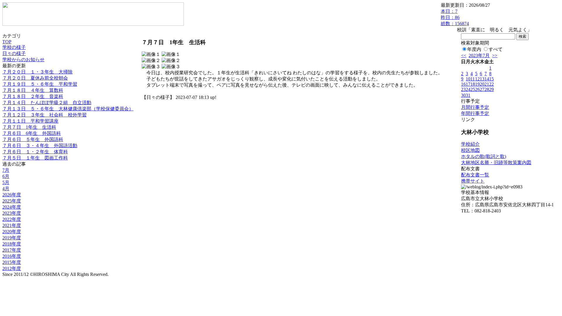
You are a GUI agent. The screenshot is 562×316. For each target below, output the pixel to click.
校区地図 (470, 150)
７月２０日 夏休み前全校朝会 (35, 77)
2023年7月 (479, 55)
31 (468, 95)
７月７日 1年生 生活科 (29, 127)
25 (472, 89)
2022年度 (11, 219)
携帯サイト (472, 180)
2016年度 (11, 256)
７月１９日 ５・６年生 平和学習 (39, 84)
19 (477, 84)
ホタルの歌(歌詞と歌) (483, 156)
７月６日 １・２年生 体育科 (35, 151)
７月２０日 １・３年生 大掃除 (37, 71)
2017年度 (11, 250)
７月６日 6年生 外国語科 (31, 133)
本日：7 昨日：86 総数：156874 (455, 17)
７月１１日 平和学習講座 (30, 120)
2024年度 (11, 207)
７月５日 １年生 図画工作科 (35, 157)
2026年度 (11, 194)
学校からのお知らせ (23, 59)
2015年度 (11, 262)
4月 (5, 188)
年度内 (474, 49)
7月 (5, 170)
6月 (5, 176)
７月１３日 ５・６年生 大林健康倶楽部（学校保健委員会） (67, 108)
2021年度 (11, 225)
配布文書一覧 (475, 174)
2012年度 (11, 268)
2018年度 (11, 243)
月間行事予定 (475, 107)
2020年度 (11, 231)
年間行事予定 (475, 113)
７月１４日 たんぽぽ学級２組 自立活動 (46, 102)
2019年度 (11, 237)
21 (486, 84)
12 (477, 78)
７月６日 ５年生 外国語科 (32, 139)
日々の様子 (14, 53)
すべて (496, 49)
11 (472, 78)
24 (468, 89)
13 (482, 78)
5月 (5, 182)
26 (477, 89)
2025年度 (11, 200)
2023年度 (11, 213)
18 (472, 84)
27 (482, 89)
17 (468, 84)
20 (482, 84)
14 (486, 78)
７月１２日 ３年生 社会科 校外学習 (44, 114)
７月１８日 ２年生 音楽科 (32, 96)
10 (468, 78)
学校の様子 (14, 47)
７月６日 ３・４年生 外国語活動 (39, 145)
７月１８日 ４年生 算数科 (32, 90)
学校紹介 (470, 144)
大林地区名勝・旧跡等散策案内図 (496, 162)
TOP (6, 41)
